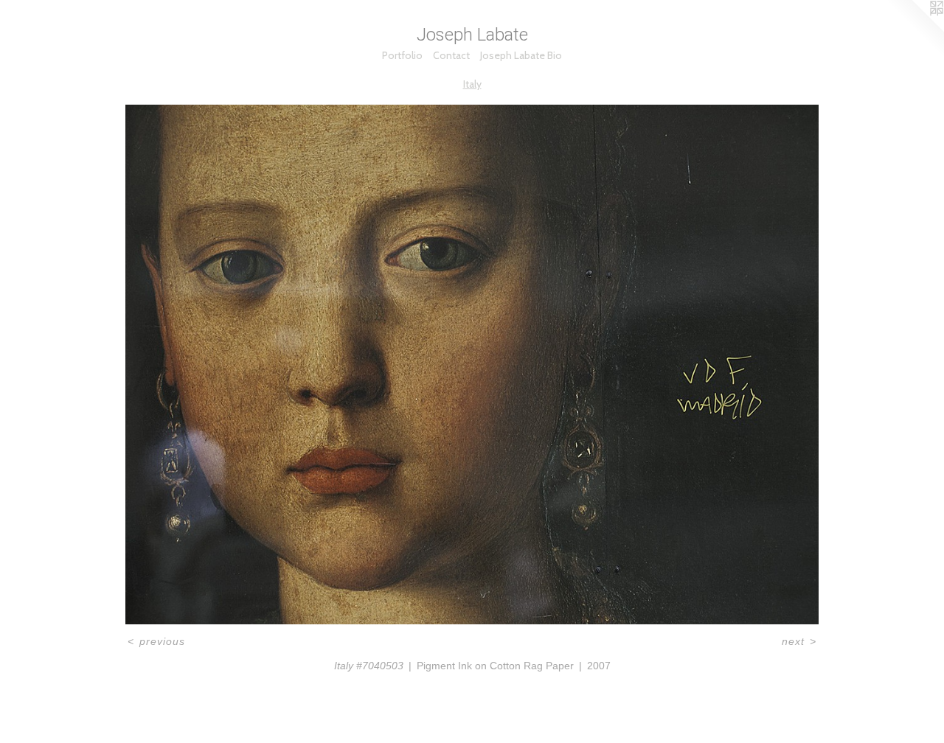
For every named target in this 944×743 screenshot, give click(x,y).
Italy (472, 84)
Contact (451, 55)
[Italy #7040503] (472, 365)
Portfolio (402, 55)
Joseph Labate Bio (521, 55)
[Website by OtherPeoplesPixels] (914, 29)
